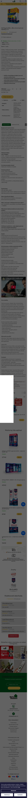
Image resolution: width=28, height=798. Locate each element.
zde (19, 787)
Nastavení (13, 790)
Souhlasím (20, 794)
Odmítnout (7, 794)
